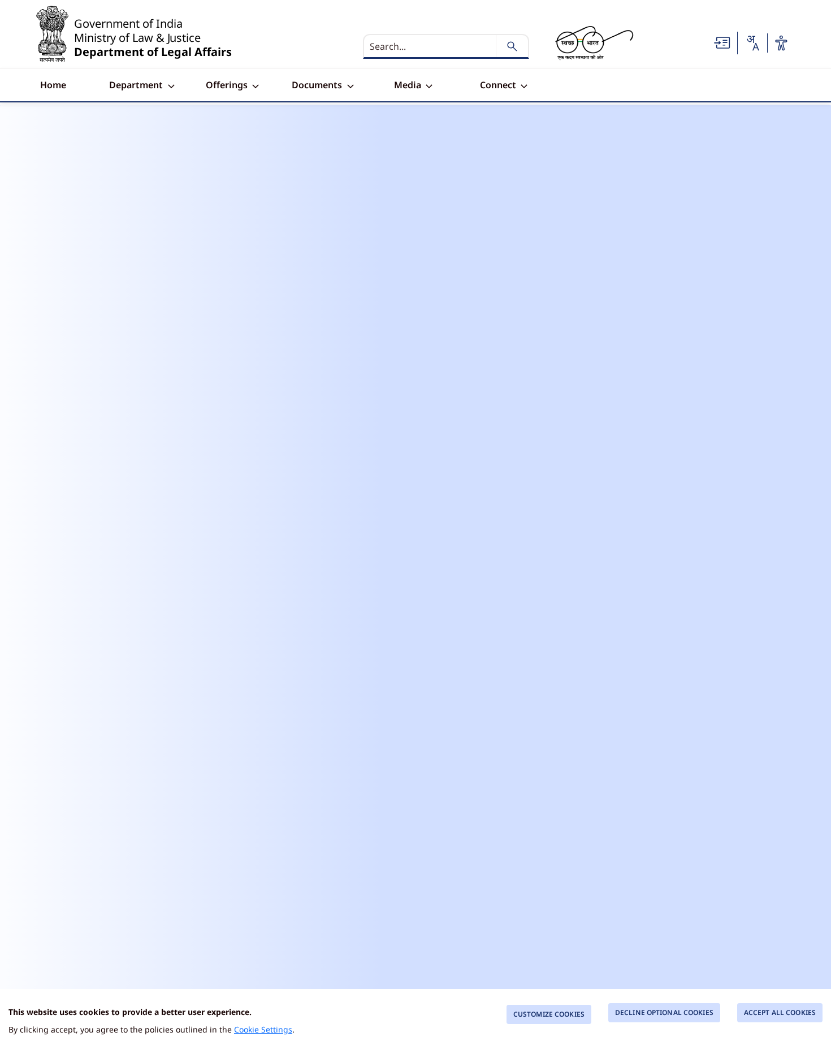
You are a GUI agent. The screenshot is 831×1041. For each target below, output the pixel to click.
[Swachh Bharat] (594, 43)
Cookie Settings (263, 1029)
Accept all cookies (780, 1012)
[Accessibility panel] (781, 43)
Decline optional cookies (664, 1012)
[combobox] (752, 43)
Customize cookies (549, 1014)
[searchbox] (431, 46)
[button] (722, 42)
